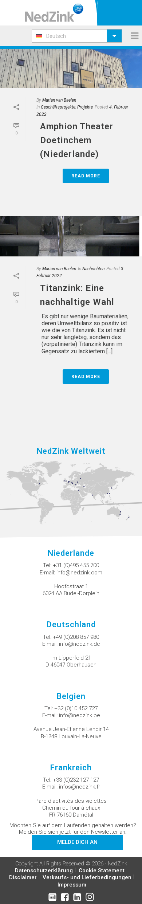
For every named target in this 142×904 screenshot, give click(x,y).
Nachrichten (93, 268)
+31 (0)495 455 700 (76, 565)
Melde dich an (77, 842)
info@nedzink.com (79, 572)
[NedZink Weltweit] (71, 492)
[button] (77, 36)
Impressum (72, 885)
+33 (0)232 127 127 (76, 780)
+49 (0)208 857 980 (76, 637)
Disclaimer (23, 877)
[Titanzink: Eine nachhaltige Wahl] (71, 236)
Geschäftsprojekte (58, 107)
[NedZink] (54, 12)
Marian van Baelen (59, 100)
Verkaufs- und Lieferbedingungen (87, 877)
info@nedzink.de (79, 644)
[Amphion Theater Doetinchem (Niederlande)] (71, 67)
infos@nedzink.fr (79, 786)
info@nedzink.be (79, 715)
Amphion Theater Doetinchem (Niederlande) (76, 140)
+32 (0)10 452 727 (76, 708)
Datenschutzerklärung (44, 870)
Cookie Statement (102, 870)
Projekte (85, 107)
